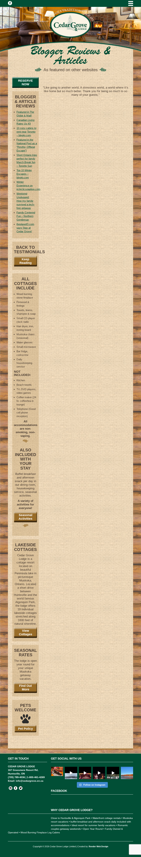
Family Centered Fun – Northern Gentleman (26, 216)
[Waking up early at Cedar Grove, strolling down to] (127, 773)
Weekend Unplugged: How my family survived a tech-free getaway (26, 200)
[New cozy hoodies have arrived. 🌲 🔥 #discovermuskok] (85, 773)
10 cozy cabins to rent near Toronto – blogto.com (26, 132)
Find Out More (25, 687)
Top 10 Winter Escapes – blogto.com (24, 174)
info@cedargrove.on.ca (29, 780)
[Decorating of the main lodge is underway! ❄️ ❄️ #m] (57, 773)
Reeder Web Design (98, 846)
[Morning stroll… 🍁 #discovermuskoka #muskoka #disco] (113, 773)
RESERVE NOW (25, 82)
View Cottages (25, 632)
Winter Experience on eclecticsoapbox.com (28, 185)
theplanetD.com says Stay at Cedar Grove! (25, 228)
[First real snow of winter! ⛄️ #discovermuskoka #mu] (71, 773)
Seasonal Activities (25, 516)
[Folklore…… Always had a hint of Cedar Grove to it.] (99, 773)
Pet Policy (25, 728)
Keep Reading (25, 261)
